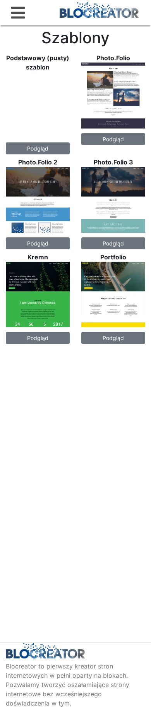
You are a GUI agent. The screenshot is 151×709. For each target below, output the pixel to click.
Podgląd (37, 148)
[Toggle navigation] (18, 12)
